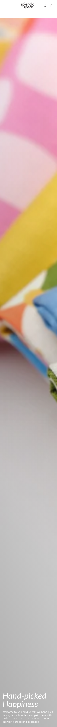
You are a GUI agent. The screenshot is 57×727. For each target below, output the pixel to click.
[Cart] (52, 5)
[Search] (45, 5)
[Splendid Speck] (27, 6)
